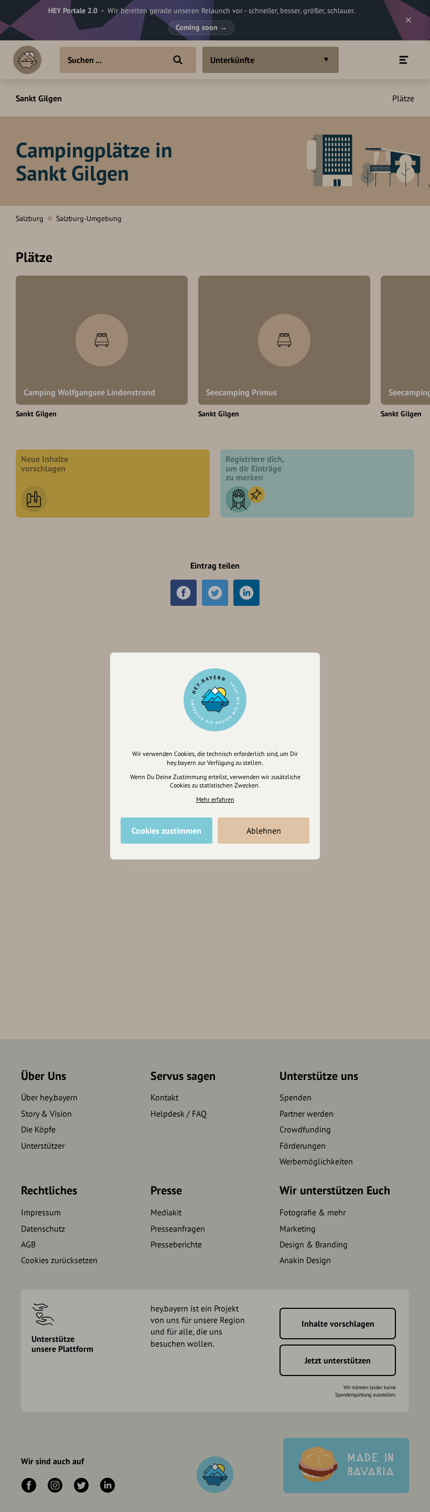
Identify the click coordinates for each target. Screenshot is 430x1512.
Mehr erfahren (215, 799)
